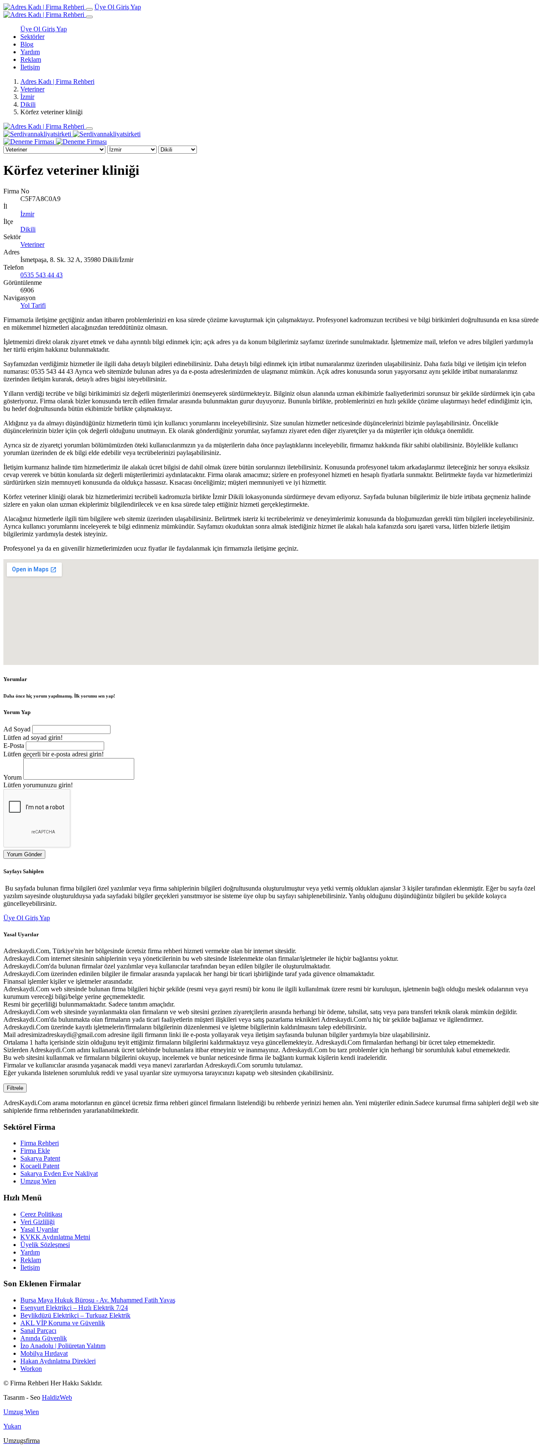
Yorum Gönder (24, 854)
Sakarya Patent (40, 1158)
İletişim (30, 67)
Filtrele (15, 1088)
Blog (26, 44)
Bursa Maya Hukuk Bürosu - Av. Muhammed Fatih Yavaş (97, 1300)
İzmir (27, 96)
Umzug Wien (38, 1181)
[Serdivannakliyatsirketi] (72, 134)
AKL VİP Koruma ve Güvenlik (62, 1323)
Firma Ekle (35, 1150)
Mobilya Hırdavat (44, 1353)
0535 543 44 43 (41, 275)
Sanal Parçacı (38, 1330)
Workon (31, 1368)
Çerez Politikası (41, 1214)
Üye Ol (105, 7)
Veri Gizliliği (37, 1221)
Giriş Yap (128, 7)
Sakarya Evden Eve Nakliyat (59, 1173)
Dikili (28, 104)
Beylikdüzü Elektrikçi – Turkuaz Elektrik (75, 1315)
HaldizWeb (57, 1397)
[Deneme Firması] (55, 141)
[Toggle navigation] (89, 9)
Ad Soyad (16, 729)
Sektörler (32, 36)
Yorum (12, 777)
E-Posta (13, 745)
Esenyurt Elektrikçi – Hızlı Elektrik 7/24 (74, 1307)
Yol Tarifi (33, 305)
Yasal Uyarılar (39, 1229)
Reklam (30, 59)
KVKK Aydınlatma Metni (55, 1237)
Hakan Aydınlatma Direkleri (58, 1361)
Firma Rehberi (39, 1143)
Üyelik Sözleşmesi (45, 1244)
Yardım (30, 51)
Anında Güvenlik (43, 1338)
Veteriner (32, 89)
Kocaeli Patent (39, 1165)
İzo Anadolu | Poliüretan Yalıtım (62, 1345)
